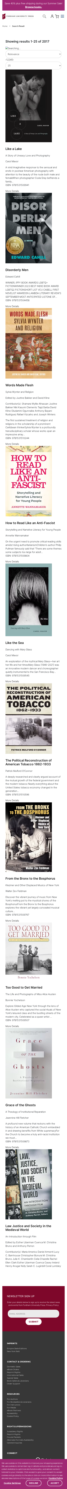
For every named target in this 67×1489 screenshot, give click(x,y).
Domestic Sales (13, 1366)
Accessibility (12, 1413)
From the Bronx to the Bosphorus (30, 878)
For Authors (12, 1399)
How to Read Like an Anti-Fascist (30, 523)
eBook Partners (14, 1410)
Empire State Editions (17, 1348)
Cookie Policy (55, 1478)
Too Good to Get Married (23, 987)
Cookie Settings (12, 1483)
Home (5, 26)
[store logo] (18, 15)
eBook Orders (13, 1369)
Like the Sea (14, 643)
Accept (55, 1483)
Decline (33, 1483)
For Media (11, 1407)
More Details (12, 191)
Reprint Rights (13, 1372)
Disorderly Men (16, 270)
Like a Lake (13, 149)
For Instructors (13, 1405)
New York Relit (13, 1351)
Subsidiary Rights (15, 1431)
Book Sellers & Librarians (18, 1381)
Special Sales (12, 1378)
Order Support (13, 1383)
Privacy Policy (52, 1305)
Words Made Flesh (19, 385)
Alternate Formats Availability (20, 1440)
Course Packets (14, 1437)
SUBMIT (33, 1321)
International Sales (15, 1375)
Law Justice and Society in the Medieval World (28, 1228)
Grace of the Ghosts (20, 1105)
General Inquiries (14, 1443)
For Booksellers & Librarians (19, 1402)
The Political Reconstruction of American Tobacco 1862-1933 (28, 762)
